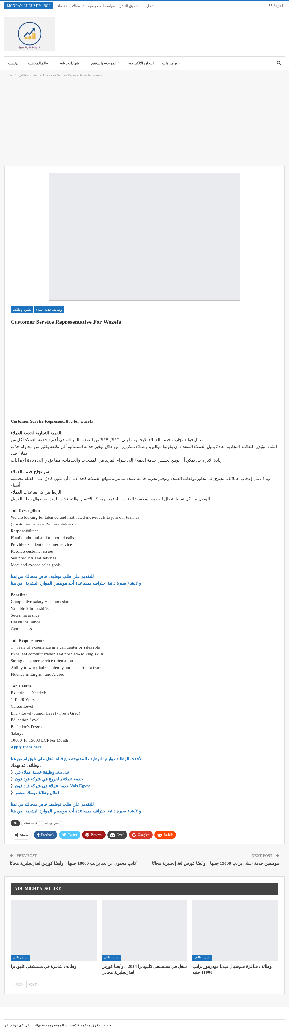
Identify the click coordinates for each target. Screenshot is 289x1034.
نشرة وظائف (22, 310)
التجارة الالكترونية (141, 63)
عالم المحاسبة (38, 63)
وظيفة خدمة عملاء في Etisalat (43, 772)
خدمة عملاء (30, 823)
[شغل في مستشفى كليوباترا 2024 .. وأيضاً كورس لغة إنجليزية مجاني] (144, 930)
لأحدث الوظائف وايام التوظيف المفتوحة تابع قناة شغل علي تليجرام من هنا (76, 758)
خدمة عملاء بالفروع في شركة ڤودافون (49, 779)
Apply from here (26, 747)
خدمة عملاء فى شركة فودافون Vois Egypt (52, 786)
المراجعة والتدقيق (103, 63)
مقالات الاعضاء (68, 6)
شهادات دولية (69, 63)
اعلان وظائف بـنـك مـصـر (37, 792)
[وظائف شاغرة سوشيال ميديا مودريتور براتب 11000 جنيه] (235, 930)
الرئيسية (13, 63)
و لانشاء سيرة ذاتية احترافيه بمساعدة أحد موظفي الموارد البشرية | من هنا (76, 583)
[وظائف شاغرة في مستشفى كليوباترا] (54, 930)
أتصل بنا (148, 6)
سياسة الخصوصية (101, 6)
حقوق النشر (128, 6)
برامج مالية (169, 63)
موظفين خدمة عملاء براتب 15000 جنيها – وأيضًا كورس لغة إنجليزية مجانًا (215, 863)
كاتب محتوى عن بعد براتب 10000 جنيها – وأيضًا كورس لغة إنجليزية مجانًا (73, 863)
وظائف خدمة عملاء (49, 310)
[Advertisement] (144, 122)
